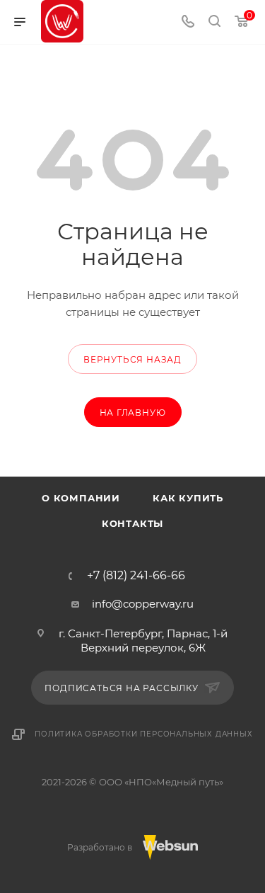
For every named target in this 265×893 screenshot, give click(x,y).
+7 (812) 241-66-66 (136, 575)
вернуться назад (132, 359)
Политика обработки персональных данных (143, 734)
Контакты (132, 523)
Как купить (188, 498)
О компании (81, 498)
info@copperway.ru (143, 603)
